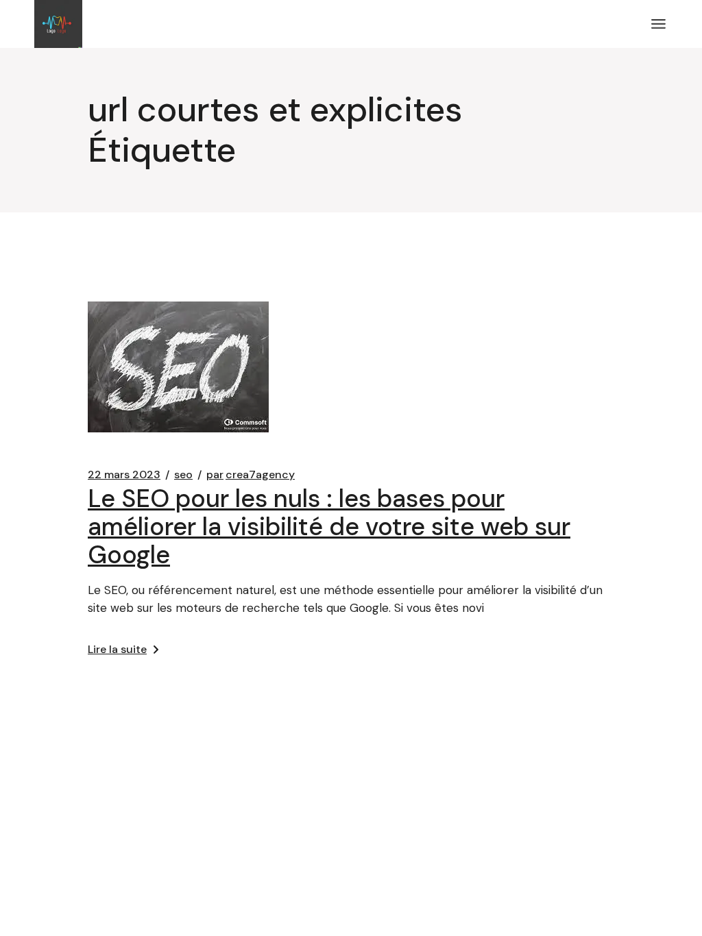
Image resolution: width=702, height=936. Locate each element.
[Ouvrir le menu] (658, 24)
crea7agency (250, 475)
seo (183, 475)
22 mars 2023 (124, 475)
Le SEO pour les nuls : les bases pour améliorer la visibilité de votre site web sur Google (329, 526)
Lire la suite (117, 649)
